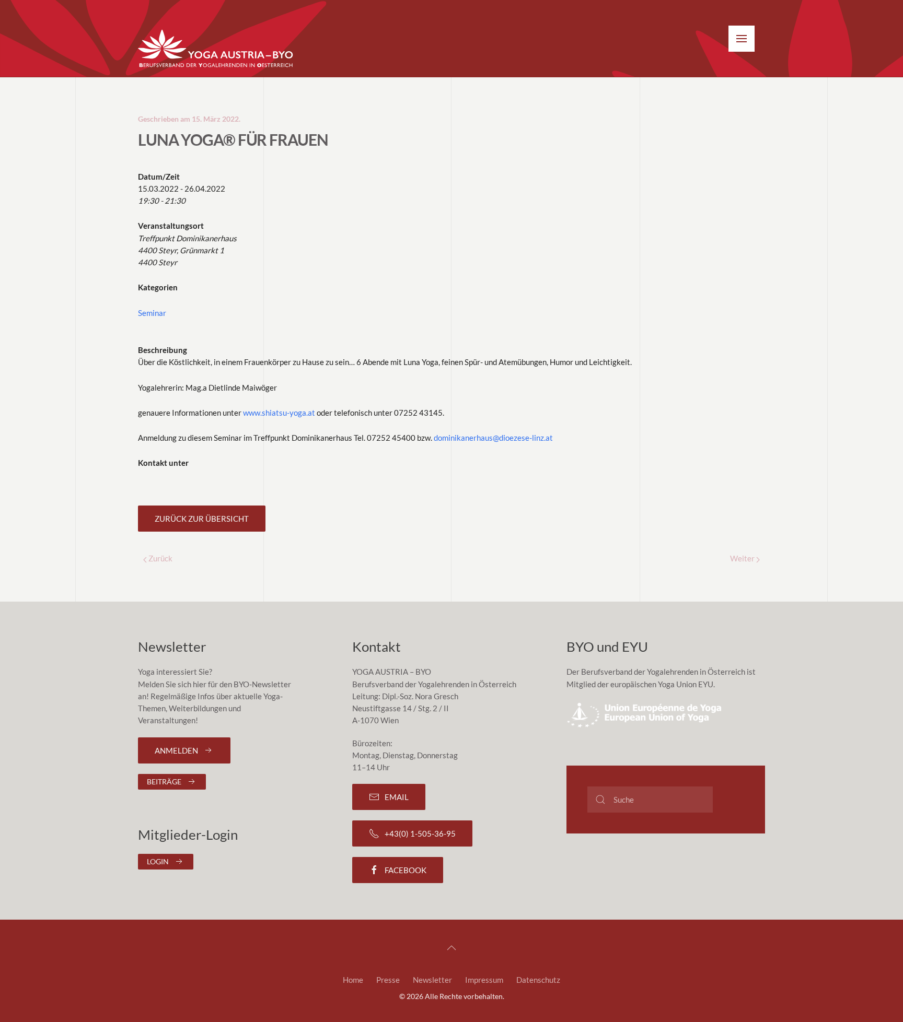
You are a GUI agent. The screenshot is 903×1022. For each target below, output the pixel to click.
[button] (741, 39)
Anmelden (176, 750)
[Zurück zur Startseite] (216, 49)
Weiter (743, 558)
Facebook (405, 870)
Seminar (152, 313)
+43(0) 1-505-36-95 (420, 833)
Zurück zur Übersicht (202, 518)
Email (397, 797)
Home (353, 979)
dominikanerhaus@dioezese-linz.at (493, 437)
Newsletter (432, 979)
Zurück (159, 558)
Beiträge (164, 781)
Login (158, 861)
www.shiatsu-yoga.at (279, 412)
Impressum (484, 979)
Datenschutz (538, 979)
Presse (388, 979)
